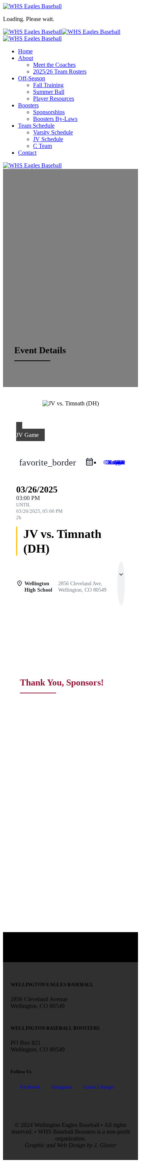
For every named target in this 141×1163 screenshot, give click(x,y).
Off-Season (31, 78)
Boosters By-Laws (55, 119)
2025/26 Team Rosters (59, 71)
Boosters (28, 105)
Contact (27, 152)
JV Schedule (48, 139)
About (25, 58)
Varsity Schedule (53, 132)
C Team (42, 146)
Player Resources (53, 98)
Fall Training (48, 85)
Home (25, 51)
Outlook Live (115, 462)
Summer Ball (48, 92)
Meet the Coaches (54, 65)
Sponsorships (49, 112)
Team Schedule (36, 125)
